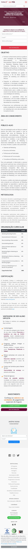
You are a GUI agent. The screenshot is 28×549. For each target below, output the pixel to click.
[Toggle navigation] (26, 2)
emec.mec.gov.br (10, 299)
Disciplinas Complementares (14, 490)
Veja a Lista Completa (14, 507)
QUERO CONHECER (14, 406)
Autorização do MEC (14, 475)
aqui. (13, 309)
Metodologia (14, 468)
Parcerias (14, 473)
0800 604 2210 (14, 515)
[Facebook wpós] (10, 456)
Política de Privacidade (14, 484)
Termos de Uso (14, 486)
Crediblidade (14, 488)
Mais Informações (14, 409)
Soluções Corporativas (14, 477)
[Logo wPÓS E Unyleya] (7, 2)
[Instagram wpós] (13, 456)
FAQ (14, 495)
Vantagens (14, 470)
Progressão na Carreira (14, 479)
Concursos (14, 482)
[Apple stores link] (13, 525)
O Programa (14, 466)
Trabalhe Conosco (14, 493)
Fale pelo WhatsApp (14, 517)
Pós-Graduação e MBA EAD (14, 501)
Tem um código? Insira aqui (14, 44)
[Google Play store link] (15, 525)
